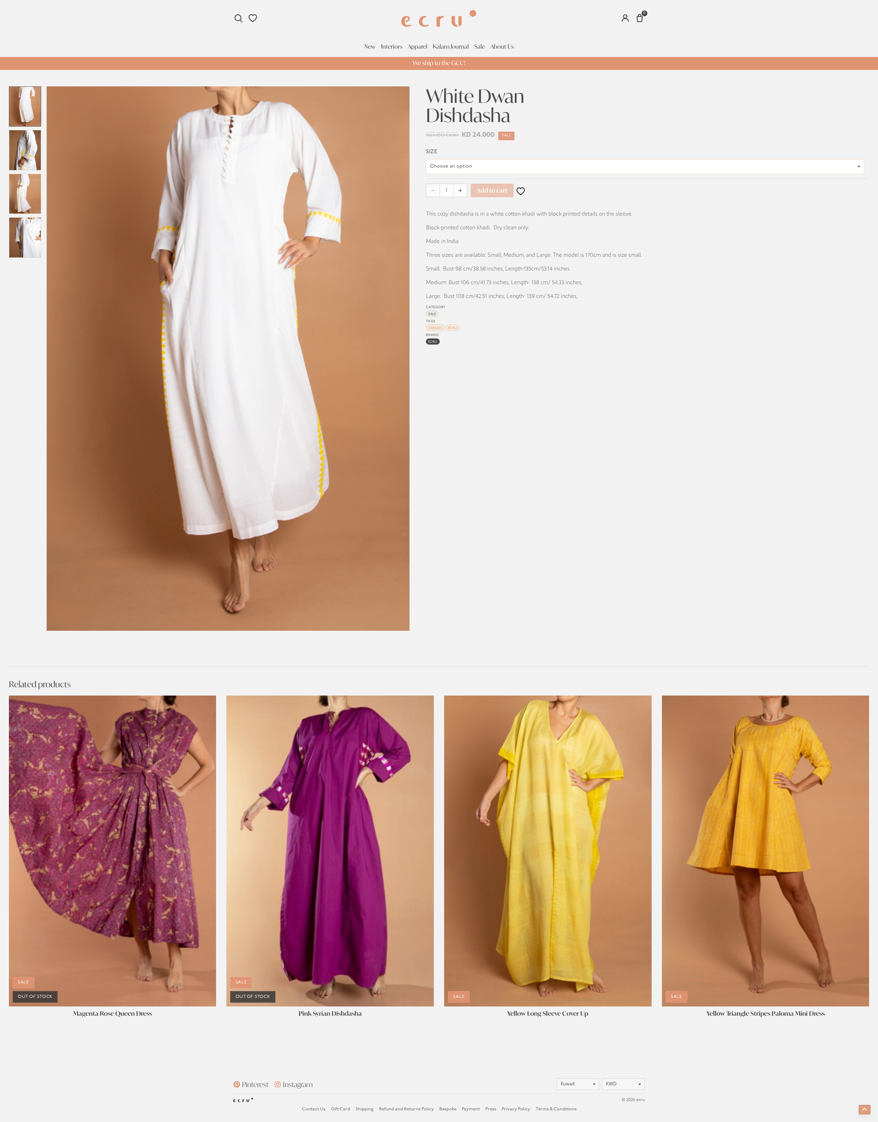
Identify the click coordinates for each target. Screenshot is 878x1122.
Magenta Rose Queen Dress (112, 1013)
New (370, 46)
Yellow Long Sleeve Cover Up (547, 1013)
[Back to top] (864, 1109)
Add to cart (492, 190)
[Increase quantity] (460, 190)
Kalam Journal (451, 46)
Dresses (435, 328)
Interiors (391, 46)
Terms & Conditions (556, 1109)
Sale (479, 46)
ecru (452, 328)
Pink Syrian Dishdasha (330, 1013)
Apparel (417, 46)
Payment (471, 1109)
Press (490, 1109)
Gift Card (340, 1109)
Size (431, 152)
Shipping (364, 1109)
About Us (502, 46)
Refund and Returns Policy (406, 1109)
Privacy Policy (516, 1109)
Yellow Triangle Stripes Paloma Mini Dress (766, 1013)
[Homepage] (439, 18)
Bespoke (447, 1109)
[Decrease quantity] (433, 190)
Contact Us (313, 1109)
